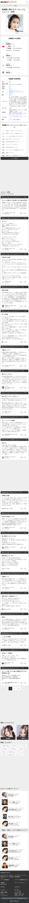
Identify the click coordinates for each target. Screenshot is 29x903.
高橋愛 (15, 5)
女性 (4, 754)
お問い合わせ (4, 884)
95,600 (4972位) (16, 50)
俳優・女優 (11, 754)
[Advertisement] (14, 175)
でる (6, 281)
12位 (6, 683)
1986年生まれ (12, 752)
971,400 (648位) (16, 59)
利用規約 (3, 882)
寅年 (4, 752)
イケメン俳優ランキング (14, 802)
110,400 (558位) (16, 57)
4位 (5, 366)
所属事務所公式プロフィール (15, 90)
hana (6, 587)
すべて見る (14, 158)
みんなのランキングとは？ (7, 875)
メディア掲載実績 (5, 879)
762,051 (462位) (16, 67)
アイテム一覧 (8, 5)
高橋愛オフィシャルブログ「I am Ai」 (16, 91)
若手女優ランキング (13, 823)
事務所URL (11, 92)
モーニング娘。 (22, 745)
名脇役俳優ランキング (13, 865)
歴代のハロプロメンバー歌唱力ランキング (10, 439)
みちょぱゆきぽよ (9, 682)
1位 (5, 249)
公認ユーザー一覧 (18, 895)
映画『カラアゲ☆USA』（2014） (16, 114)
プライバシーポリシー (19, 882)
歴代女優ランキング (13, 795)
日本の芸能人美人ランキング (15, 809)
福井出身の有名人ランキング (7, 492)
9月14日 (13, 84)
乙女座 (21, 748)
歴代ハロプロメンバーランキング (8, 287)
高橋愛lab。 (9, 44)
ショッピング (4, 891)
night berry (7, 434)
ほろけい (7, 305)
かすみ (6, 248)
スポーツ (3, 894)
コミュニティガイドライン (20, 875)
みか (6, 411)
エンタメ (10, 815)
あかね (6, 527)
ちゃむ (6, 365)
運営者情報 (17, 876)
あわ (6, 628)
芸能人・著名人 (6, 745)
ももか (6, 212)
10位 (6, 306)
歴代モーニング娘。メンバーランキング (10, 197)
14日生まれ (13, 748)
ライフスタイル (4, 895)
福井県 (10, 88)
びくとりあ (7, 387)
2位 (5, 214)
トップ (2, 5)
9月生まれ (5, 748)
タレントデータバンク (22, 33)
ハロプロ (19, 754)
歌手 (14, 745)
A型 (26, 754)
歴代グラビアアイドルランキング (8, 668)
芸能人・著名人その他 (20, 808)
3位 (5, 435)
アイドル (20, 752)
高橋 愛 (8, 55)
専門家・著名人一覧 (19, 894)
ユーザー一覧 (17, 892)
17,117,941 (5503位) (17, 48)
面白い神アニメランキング (14, 816)
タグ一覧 (16, 889)
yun (6, 662)
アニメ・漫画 (15, 815)
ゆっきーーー (8, 456)
